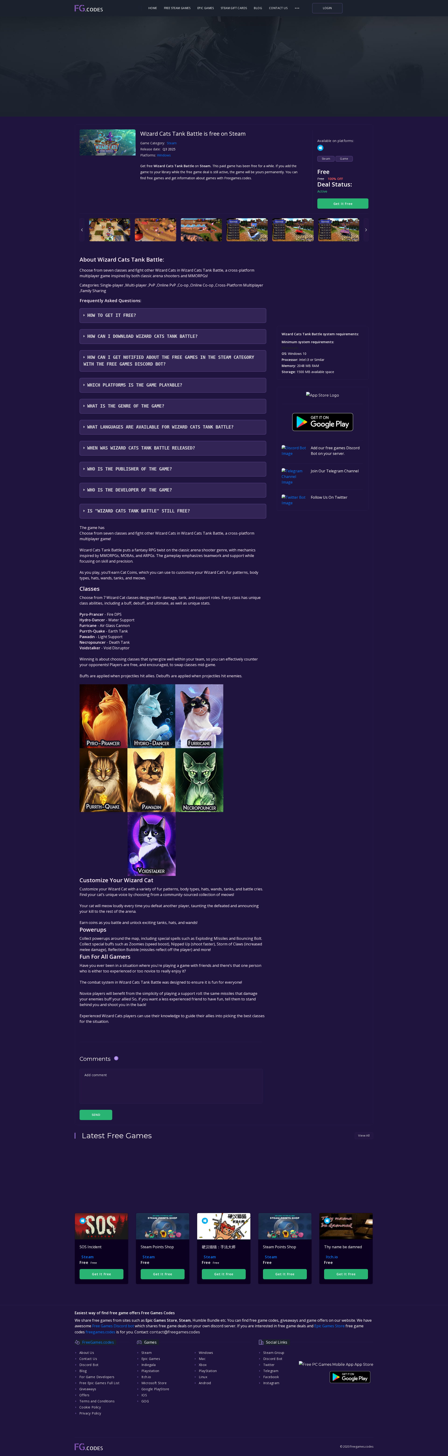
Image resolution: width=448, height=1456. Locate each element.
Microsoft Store (154, 1383)
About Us (86, 1352)
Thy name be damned (343, 1246)
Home (152, 8)
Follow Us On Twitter (329, 497)
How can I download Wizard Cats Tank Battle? (142, 336)
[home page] (102, 8)
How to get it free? (111, 315)
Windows (164, 155)
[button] (297, 8)
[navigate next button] (366, 229)
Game (344, 159)
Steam (172, 143)
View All (364, 1135)
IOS (144, 1395)
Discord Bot (88, 1365)
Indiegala (148, 1365)
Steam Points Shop (157, 1246)
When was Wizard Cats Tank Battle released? (141, 448)
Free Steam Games (177, 8)
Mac (202, 1358)
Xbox (203, 1365)
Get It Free (343, 203)
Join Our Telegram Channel (335, 471)
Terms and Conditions (97, 1401)
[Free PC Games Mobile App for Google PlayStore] (323, 422)
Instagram (271, 1383)
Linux (203, 1377)
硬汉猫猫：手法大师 (218, 1246)
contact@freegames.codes (175, 1332)
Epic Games (205, 8)
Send (96, 1115)
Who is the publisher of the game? (129, 469)
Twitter (269, 1365)
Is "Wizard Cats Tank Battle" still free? (138, 511)
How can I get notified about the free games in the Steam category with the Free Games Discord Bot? (169, 361)
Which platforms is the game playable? (134, 385)
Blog (258, 8)
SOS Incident (91, 1246)
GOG (145, 1401)
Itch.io (332, 1257)
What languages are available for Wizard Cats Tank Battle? (160, 427)
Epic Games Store (329, 1325)
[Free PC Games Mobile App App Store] (336, 1364)
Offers (84, 1395)
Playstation (150, 1371)
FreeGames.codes (98, 1342)
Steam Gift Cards (234, 8)
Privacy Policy (90, 1413)
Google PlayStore (155, 1389)
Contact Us (278, 8)
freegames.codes (100, 1332)
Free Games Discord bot (113, 1325)
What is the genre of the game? (125, 406)
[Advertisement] (224, 86)
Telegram (270, 1371)
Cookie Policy (90, 1407)
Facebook (271, 1377)
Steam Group (273, 1352)
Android (205, 1383)
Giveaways (87, 1389)
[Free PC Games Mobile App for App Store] (322, 395)
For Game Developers (97, 1377)
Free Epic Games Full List (99, 1383)
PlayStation (208, 1371)
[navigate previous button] (82, 229)
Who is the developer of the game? (129, 490)
